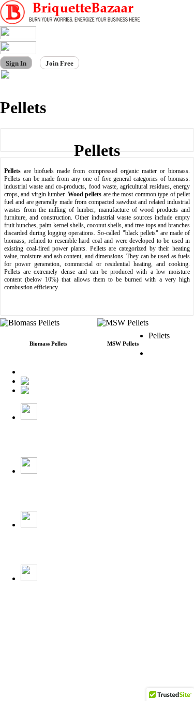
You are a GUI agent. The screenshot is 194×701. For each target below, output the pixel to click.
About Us (15, 624)
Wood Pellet (41, 371)
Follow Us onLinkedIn (43, 600)
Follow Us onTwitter (43, 493)
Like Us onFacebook (39, 439)
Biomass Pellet (162, 358)
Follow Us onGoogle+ (43, 547)
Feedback (15, 658)
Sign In (16, 63)
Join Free (59, 63)
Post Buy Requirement (34, 635)
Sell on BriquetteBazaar (36, 646)
